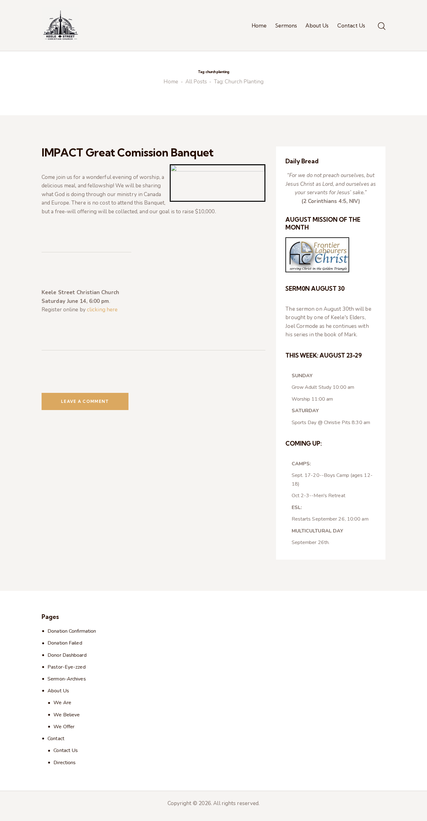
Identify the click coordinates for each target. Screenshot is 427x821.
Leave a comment (85, 401)
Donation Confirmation (72, 631)
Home (170, 82)
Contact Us (65, 750)
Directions (64, 762)
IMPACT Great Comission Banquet (128, 152)
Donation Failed (65, 643)
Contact (56, 738)
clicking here (102, 309)
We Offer (63, 726)
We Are (62, 702)
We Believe (66, 714)
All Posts (196, 82)
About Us (58, 690)
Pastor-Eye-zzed (67, 667)
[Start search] (381, 27)
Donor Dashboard (67, 655)
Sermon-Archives (67, 678)
